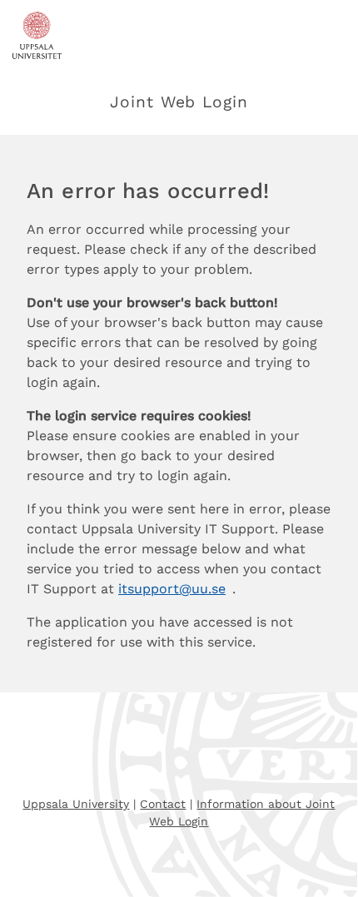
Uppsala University (75, 803)
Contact (163, 803)
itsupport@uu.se (172, 589)
